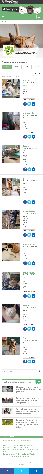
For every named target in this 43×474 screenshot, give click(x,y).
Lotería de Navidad (19, 456)
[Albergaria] (21, 9)
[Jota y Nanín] (11, 252)
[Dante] (11, 154)
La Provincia (27, 452)
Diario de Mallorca (29, 445)
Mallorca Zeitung (23, 454)
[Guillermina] (11, 219)
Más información (30, 100)
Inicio (4, 17)
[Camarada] (11, 121)
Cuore (28, 456)
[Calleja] (11, 88)
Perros (17, 66)
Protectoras (8, 22)
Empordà (6, 447)
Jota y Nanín (29, 244)
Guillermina (30, 211)
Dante (26, 146)
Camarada (28, 113)
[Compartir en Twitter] (21, 471)
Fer (25, 179)
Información (23, 447)
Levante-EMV (13, 454)
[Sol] (11, 346)
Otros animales (37, 66)
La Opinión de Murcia (31, 449)
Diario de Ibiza (18, 445)
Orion (26, 305)
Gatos (26, 66)
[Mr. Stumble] (11, 281)
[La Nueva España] (11, 2)
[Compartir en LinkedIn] (36, 471)
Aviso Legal (8, 463)
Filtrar (38, 73)
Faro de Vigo (14, 447)
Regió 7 (32, 454)
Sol (25, 338)
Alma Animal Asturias (20, 22)
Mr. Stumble (29, 273)
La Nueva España (8, 437)
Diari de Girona (8, 445)
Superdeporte (7, 456)
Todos (7, 66)
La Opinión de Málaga (16, 449)
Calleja (27, 80)
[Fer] (11, 187)
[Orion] (11, 313)
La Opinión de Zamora (15, 452)
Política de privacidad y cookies (20, 463)
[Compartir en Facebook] (7, 471)
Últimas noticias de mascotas (17, 381)
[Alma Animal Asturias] (8, 50)
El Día (5, 452)
